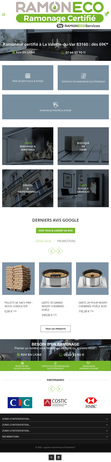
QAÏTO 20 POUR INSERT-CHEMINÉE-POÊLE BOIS (93, 304)
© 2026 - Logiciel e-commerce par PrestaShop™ (55, 447)
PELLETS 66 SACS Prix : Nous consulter (19, 304)
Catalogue (43, 241)
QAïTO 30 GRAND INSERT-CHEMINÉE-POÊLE (53, 306)
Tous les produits (55, 328)
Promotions (66, 241)
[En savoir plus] (7, 311)
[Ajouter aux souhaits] (37, 315)
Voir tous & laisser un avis (55, 230)
